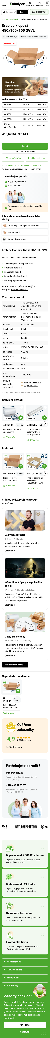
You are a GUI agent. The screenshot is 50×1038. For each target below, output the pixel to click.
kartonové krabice (19, 289)
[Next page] (44, 58)
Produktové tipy (24, 641)
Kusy (27, 151)
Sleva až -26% (10, 44)
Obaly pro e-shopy (15, 636)
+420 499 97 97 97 (16, 785)
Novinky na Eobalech (26, 590)
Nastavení (25, 1032)
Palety (32, 151)
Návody (19, 539)
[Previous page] (6, 58)
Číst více (9, 550)
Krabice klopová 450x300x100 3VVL (34, 19)
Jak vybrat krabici (15, 534)
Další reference (13, 747)
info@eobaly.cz (14, 772)
